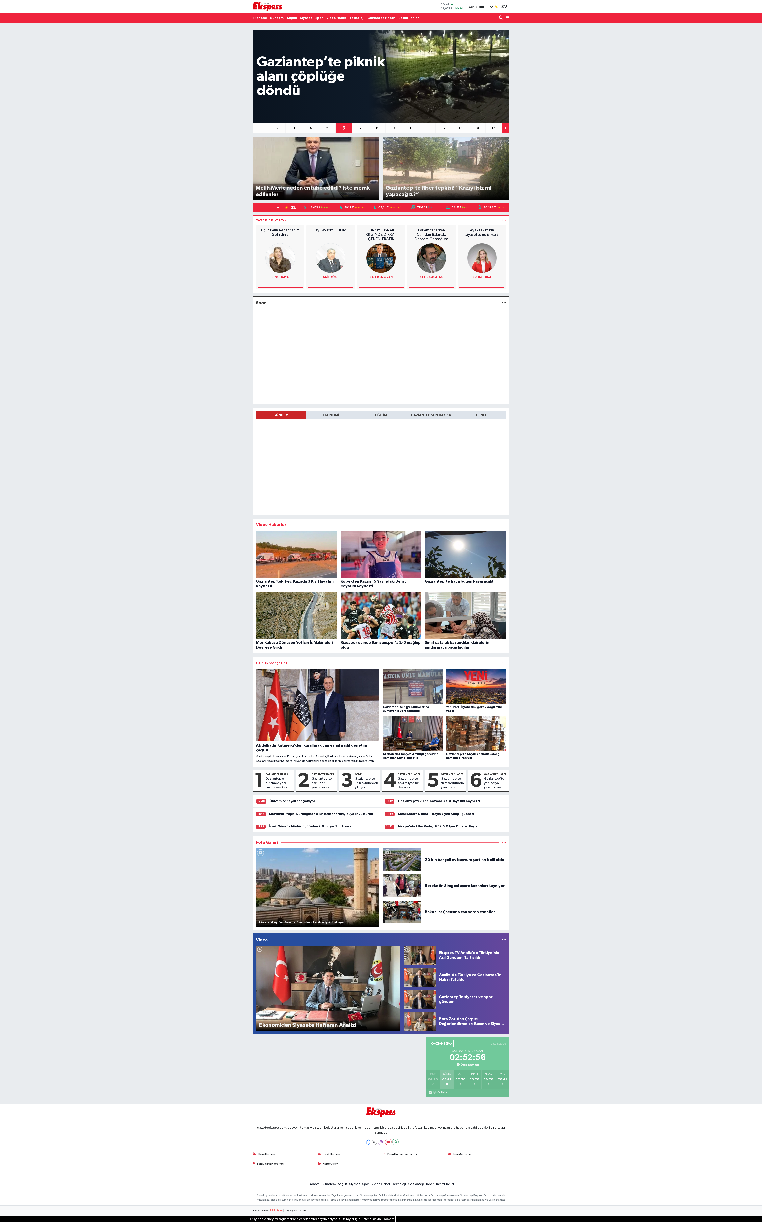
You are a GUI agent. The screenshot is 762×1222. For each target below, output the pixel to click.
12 (444, 128)
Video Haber (336, 18)
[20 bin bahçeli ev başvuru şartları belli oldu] (402, 859)
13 (460, 128)
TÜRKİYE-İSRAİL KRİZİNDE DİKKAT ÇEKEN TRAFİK (381, 234)
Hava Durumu (266, 1154)
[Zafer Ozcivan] (381, 258)
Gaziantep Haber (381, 18)
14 (477, 128)
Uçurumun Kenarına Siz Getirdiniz (280, 232)
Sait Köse (330, 277)
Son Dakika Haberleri (270, 1163)
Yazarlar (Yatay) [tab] (271, 220)
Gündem (277, 18)
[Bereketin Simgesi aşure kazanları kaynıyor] (402, 885)
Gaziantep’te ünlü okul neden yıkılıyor (366, 783)
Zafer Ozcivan (381, 277)
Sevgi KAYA (280, 277)
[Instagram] (381, 1142)
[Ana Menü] (507, 18)
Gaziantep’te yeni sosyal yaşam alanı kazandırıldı (494, 783)
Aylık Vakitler (439, 1092)
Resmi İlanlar (408, 18)
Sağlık (292, 18)
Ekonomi (260, 18)
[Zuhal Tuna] (482, 258)
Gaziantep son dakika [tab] (431, 415)
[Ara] (501, 18)
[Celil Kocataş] (431, 258)
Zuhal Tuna (482, 277)
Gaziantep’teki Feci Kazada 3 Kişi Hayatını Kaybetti (439, 801)
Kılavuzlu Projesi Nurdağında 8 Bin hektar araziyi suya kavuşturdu (321, 814)
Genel (359, 774)
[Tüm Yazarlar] (504, 220)
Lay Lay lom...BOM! (331, 230)
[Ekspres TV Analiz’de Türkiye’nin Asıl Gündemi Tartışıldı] (420, 955)
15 (494, 128)
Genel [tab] (481, 415)
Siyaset (306, 18)
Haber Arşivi (330, 1163)
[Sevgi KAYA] (280, 258)
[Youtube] (388, 1142)
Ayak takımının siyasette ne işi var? (481, 232)
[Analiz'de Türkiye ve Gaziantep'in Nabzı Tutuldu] (420, 977)
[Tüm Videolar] (504, 940)
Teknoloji (357, 18)
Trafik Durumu (331, 1154)
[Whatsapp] (395, 1142)
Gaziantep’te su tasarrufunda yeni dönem (452, 783)
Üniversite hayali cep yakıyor (292, 801)
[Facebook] (367, 1142)
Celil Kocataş (431, 277)
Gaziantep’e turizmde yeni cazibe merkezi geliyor (276, 783)
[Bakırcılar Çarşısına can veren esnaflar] (402, 912)
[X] (374, 1142)
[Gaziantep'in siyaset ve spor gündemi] (420, 999)
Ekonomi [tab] (331, 415)
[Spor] (504, 303)
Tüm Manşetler (462, 1154)
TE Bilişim (276, 1210)
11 (427, 128)
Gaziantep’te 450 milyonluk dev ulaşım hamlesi (408, 783)
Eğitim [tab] (381, 415)
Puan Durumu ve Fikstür (402, 1154)
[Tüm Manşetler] (504, 663)
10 (410, 128)
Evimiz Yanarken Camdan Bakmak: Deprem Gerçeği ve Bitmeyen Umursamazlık (431, 234)
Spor (319, 18)
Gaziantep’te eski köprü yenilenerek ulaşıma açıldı (322, 783)
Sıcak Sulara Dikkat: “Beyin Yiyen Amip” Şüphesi (436, 814)
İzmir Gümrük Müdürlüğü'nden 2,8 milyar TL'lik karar (311, 826)
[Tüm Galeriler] (504, 842)
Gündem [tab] (280, 415)
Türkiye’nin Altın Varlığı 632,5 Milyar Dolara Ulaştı (437, 826)
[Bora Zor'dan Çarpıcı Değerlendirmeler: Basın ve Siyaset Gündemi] (420, 1021)
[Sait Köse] (330, 258)
